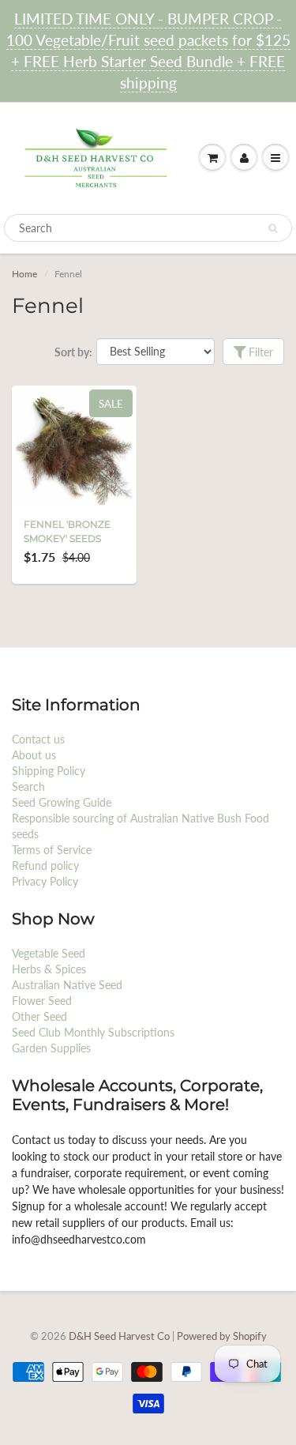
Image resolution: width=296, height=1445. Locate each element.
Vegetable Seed (48, 953)
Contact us (38, 739)
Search (28, 786)
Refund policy (45, 865)
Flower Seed (42, 1000)
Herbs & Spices (49, 969)
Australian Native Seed (67, 985)
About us (34, 755)
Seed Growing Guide (61, 802)
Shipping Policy (48, 770)
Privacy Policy (45, 881)
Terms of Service (52, 849)
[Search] (273, 228)
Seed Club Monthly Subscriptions (93, 1032)
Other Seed (39, 1016)
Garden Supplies (51, 1048)
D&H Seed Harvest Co (120, 1336)
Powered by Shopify (222, 1336)
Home (24, 274)
